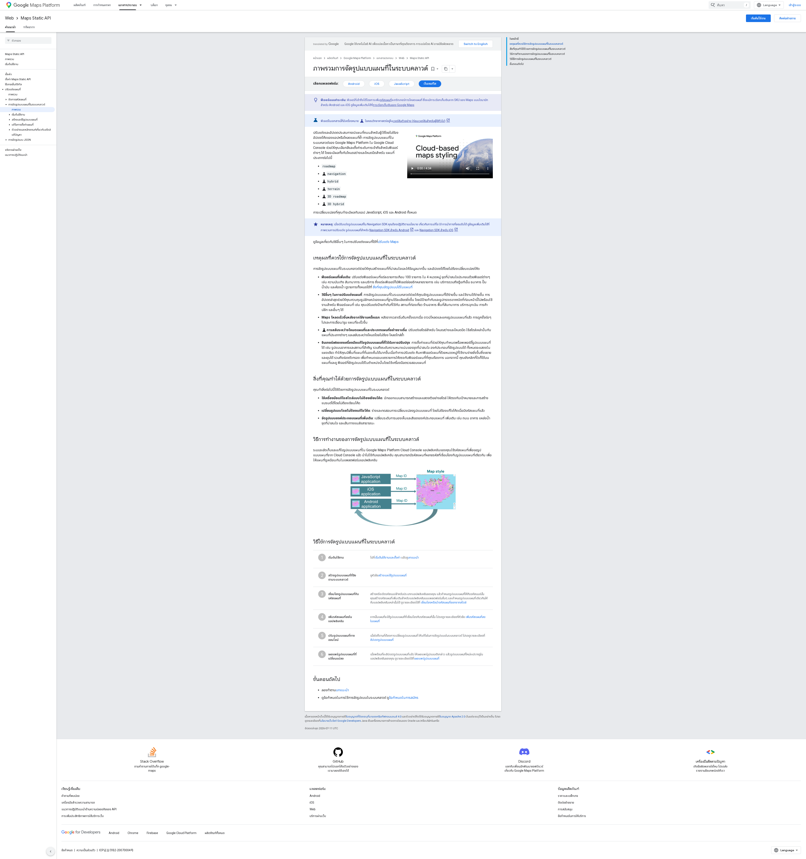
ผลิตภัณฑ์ (80, 5)
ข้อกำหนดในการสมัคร (403, 698)
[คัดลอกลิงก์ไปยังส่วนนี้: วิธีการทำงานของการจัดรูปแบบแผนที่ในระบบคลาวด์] (423, 439)
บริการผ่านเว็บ (318, 816)
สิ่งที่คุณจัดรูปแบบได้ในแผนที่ (392, 287)
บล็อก (154, 5)
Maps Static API (36, 18)
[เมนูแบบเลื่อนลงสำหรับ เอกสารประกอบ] (142, 5)
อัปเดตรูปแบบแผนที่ (382, 639)
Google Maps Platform (357, 58)
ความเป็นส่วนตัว (86, 850)
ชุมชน (168, 5)
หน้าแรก (317, 58)
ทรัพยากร (29, 27)
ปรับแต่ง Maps (388, 242)
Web (9, 18)
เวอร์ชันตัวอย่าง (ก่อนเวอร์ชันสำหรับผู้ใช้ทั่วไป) (419, 121)
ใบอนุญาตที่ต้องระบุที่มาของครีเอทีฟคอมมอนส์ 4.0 (373, 716)
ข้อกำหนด (67, 850)
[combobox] (730, 5)
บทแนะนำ (413, 557)
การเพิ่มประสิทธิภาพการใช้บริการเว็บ (82, 816)
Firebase (152, 833)
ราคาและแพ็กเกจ (568, 795)
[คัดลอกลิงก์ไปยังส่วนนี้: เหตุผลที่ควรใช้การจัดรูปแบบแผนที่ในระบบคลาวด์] (421, 258)
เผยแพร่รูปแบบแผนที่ (426, 658)
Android (354, 84)
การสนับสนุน (565, 809)
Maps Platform (45, 5)
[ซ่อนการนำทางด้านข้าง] (50, 851)
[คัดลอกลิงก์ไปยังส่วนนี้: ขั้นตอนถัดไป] (344, 679)
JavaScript (401, 84)
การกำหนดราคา (102, 5)
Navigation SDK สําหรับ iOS (436, 230)
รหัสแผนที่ (386, 100)
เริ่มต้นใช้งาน (758, 18)
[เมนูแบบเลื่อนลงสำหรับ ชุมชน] (177, 5)
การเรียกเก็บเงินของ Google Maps (393, 105)
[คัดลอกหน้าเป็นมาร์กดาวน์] (446, 68)
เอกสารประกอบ (127, 5)
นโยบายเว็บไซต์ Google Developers (340, 720)
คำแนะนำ (10, 27)
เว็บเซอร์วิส (430, 83)
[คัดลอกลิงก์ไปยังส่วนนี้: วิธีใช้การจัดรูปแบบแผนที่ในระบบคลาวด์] (399, 542)
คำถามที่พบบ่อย (70, 795)
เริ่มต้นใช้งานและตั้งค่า (387, 557)
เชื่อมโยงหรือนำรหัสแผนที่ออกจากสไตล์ (443, 602)
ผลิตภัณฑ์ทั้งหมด (215, 833)
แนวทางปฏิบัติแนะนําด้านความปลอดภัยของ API (88, 809)
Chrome (133, 833)
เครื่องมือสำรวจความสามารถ (78, 802)
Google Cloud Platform (181, 833)
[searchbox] (28, 40)
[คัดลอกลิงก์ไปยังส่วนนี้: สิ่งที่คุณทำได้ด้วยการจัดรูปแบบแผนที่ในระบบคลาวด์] (426, 379)
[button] (27, 89)
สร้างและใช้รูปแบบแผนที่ (392, 575)
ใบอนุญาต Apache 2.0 (452, 716)
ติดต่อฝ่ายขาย (787, 18)
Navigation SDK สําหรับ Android (389, 230)
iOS (376, 84)
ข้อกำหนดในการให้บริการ (572, 816)
